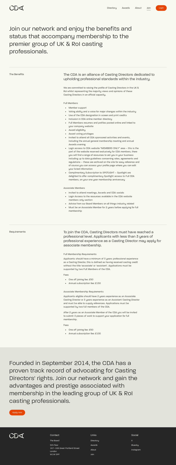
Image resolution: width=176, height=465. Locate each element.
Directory (112, 8)
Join (149, 8)
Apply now (17, 412)
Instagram (136, 450)
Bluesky (135, 445)
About (138, 8)
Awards (126, 8)
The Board (54, 440)
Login (161, 8)
